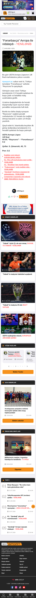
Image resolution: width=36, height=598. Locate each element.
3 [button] (15, 366)
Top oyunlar (5, 558)
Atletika (22, 555)
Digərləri (18, 469)
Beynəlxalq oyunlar (23, 33)
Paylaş (23, 196)
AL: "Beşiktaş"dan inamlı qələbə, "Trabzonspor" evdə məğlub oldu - (17, 167)
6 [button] (22, 366)
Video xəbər (32, 596)
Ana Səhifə (13, 33)
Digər (3, 573)
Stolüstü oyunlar (6, 564)
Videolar (22, 561)
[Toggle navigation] (33, 18)
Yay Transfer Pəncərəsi (11, 24)
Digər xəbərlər (25, 596)
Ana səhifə (3, 596)
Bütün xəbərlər (18, 421)
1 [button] (11, 366)
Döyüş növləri (5, 561)
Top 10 (21, 564)
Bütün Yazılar (18, 372)
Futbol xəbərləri (6, 567)
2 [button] (13, 366)
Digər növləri (23, 558)
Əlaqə (21, 573)
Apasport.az (7, 81)
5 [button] (20, 366)
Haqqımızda (23, 570)
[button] (8, 366)
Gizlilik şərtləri (24, 567)
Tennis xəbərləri (6, 570)
